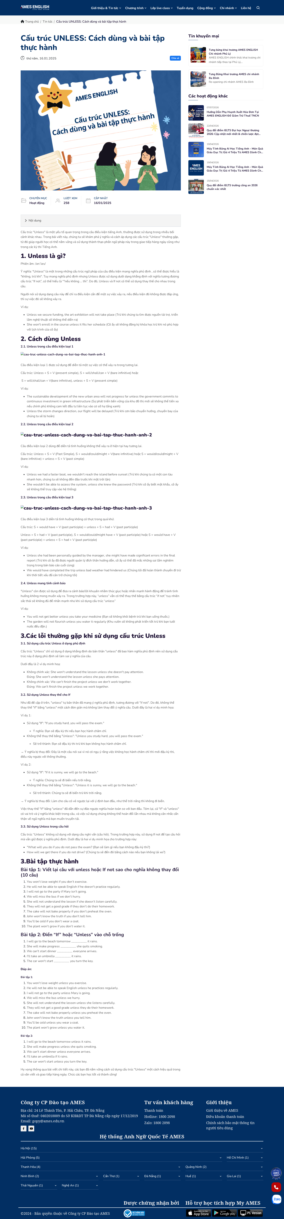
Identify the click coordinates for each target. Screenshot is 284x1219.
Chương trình (134, 8)
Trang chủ (32, 21)
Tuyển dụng (185, 8)
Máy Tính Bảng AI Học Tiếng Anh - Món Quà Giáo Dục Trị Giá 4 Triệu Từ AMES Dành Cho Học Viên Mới (235, 150)
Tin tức (47, 21)
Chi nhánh (227, 8)
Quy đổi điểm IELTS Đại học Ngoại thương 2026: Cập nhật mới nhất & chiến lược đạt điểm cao (233, 132)
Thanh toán (153, 1110)
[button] (142, 1149)
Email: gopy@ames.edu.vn (42, 1121)
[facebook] (23, 1128)
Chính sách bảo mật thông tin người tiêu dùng (230, 1125)
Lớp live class (160, 8)
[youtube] (31, 1128)
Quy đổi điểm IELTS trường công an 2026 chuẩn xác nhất (232, 187)
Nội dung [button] (35, 220)
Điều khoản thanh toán (225, 1116)
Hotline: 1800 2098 (159, 1116)
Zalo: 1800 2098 (157, 1122)
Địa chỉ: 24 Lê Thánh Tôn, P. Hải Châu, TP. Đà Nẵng (63, 1110)
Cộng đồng (205, 8)
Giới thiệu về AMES (222, 1110)
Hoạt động (36, 203)
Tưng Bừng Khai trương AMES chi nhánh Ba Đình (234, 76)
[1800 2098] (276, 1187)
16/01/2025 (102, 203)
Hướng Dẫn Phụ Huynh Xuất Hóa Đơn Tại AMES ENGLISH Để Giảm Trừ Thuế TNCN (233, 114)
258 (66, 203)
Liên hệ (246, 8)
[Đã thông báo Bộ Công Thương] (152, 1213)
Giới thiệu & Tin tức (104, 8)
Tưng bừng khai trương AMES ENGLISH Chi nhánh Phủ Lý (233, 52)
